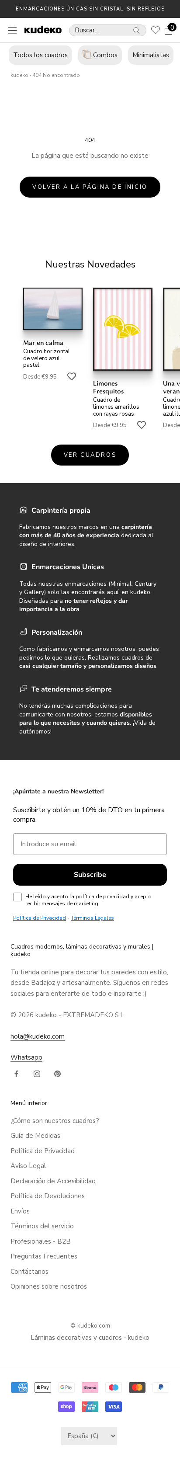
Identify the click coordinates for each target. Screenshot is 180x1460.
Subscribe (90, 874)
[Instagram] (37, 1073)
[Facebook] (16, 1073)
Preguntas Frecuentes (43, 1256)
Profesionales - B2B (40, 1241)
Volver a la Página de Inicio (90, 187)
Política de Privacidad (42, 1151)
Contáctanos (29, 1271)
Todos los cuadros (40, 55)
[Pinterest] (57, 1073)
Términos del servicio (42, 1226)
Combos (104, 55)
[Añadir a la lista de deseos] (71, 375)
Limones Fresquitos (108, 387)
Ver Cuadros (90, 455)
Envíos (20, 1211)
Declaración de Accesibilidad (53, 1181)
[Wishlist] (155, 30)
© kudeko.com (90, 1325)
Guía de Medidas (35, 1135)
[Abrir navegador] (12, 30)
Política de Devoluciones (47, 1196)
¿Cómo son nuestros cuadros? (54, 1120)
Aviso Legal (28, 1165)
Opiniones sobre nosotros (48, 1286)
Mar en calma (43, 343)
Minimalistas (150, 55)
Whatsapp (26, 1057)
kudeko (19, 75)
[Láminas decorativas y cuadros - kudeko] (39, 29)
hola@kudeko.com (37, 1036)
